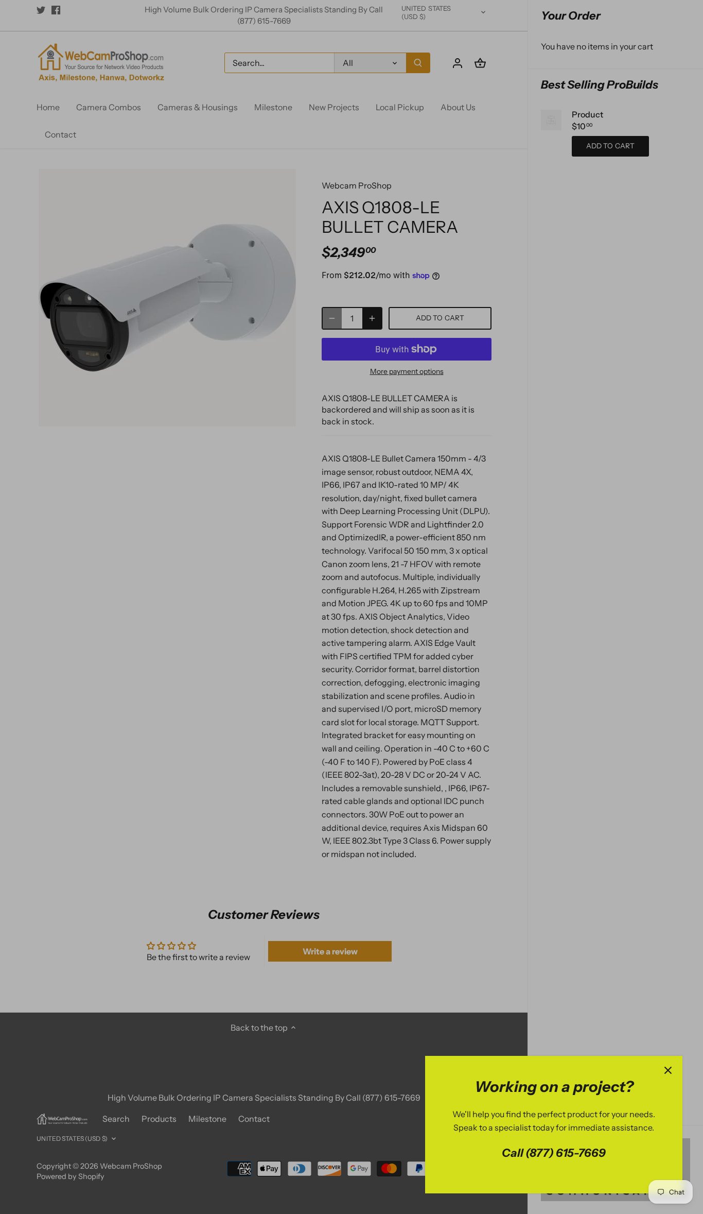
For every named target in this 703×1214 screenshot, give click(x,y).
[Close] (668, 1070)
